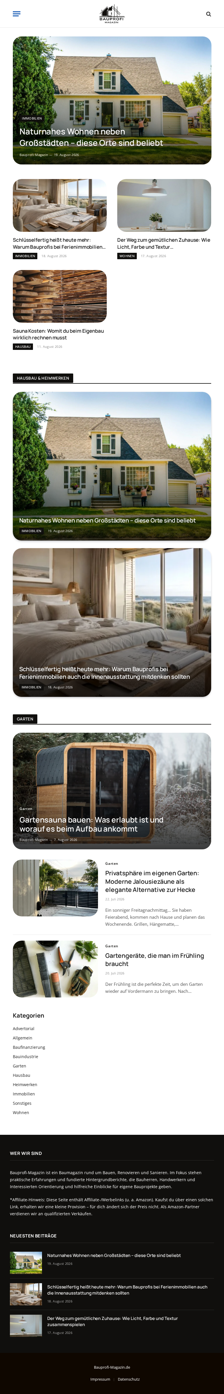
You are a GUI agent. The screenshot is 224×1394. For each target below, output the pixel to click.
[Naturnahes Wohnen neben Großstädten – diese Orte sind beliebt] (112, 100)
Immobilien (32, 118)
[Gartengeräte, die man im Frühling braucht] (55, 969)
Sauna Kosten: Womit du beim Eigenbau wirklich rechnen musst (58, 334)
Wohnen (127, 256)
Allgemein (22, 1038)
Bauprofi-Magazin (34, 154)
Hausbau (23, 346)
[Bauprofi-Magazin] (112, 14)
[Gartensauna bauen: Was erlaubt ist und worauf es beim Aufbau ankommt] (112, 791)
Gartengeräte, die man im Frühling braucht (154, 959)
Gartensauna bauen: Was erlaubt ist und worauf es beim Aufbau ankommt (92, 824)
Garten (26, 808)
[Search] (208, 13)
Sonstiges (22, 1103)
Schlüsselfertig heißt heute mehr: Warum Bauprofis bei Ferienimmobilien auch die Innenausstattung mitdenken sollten (57, 243)
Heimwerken (25, 1084)
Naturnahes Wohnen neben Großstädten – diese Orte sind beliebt (91, 137)
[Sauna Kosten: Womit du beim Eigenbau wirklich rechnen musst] (60, 296)
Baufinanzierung (29, 1047)
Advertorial (23, 1028)
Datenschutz (129, 1379)
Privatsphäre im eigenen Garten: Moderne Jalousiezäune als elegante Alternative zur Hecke (152, 881)
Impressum (100, 1379)
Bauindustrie (25, 1056)
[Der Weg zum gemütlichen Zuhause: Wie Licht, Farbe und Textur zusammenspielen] (164, 205)
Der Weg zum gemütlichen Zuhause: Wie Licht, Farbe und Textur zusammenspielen (163, 243)
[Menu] (16, 13)
